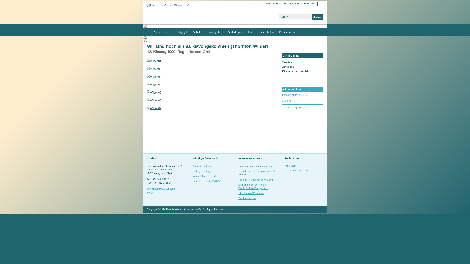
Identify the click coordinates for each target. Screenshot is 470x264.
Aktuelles (288, 66)
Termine (287, 62)
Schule (197, 32)
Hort (250, 32)
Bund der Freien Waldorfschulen (255, 166)
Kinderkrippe (235, 32)
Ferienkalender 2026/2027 (296, 95)
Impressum (290, 165)
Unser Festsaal (272, 3)
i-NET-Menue (289, 101)
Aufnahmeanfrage (202, 166)
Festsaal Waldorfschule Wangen (255, 179)
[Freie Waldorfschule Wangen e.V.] (168, 5)
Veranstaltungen (292, 3)
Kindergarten (214, 32)
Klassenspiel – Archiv (295, 71)
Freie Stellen (266, 32)
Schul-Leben (161, 32)
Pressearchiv (287, 32)
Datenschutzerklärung (296, 170)
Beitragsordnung (201, 171)
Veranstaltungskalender (205, 176)
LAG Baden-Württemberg (251, 193)
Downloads (310, 3)
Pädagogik (181, 32)
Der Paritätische (247, 198)
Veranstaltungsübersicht (295, 107)
